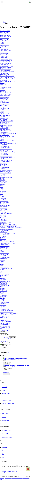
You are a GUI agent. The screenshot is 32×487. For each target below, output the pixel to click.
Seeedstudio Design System (8, 403)
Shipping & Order (6, 430)
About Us (4, 390)
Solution (4, 417)
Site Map (2, 478)
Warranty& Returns (6, 433)
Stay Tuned (4, 461)
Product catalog (5, 413)
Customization (5, 420)
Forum (3, 457)
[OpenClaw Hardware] (28, 469)
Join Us (3, 396)
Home (4, 22)
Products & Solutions (5, 409)
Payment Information (7, 437)
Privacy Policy (8, 478)
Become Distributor (6, 393)
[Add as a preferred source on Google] (10, 472)
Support (2, 443)
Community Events (6, 400)
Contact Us (4, 387)
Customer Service (4, 426)
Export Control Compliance (19, 478)
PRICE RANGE (4, 347)
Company (2, 382)
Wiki (3, 454)
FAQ (3, 450)
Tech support (5, 447)
